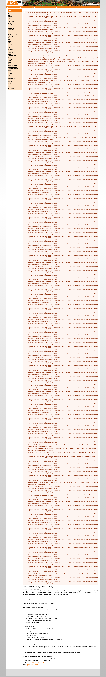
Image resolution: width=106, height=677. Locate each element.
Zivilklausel (11, 88)
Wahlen (10, 81)
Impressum (47, 670)
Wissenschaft (11, 83)
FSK (9, 31)
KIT (9, 37)
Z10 (9, 86)
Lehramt (10, 44)
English (12, 671)
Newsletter (15, 670)
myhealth (10, 49)
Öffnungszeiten (12, 52)
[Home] (53, 3)
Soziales (10, 60)
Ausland (10, 16)
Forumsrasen (11, 29)
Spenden (22, 670)
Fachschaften (11, 24)
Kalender (9, 670)
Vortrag (10, 80)
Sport (9, 62)
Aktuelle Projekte (18, 7)
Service (10, 57)
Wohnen (10, 85)
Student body (29, 7)
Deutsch (12, 674)
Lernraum (10, 46)
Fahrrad (10, 26)
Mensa (9, 47)
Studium (10, 70)
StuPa (9, 72)
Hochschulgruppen (12, 34)
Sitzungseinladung (12, 59)
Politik (9, 54)
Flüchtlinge (11, 28)
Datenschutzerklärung (30, 670)
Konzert (10, 39)
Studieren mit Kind (12, 67)
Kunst (9, 42)
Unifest (10, 76)
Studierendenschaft (13, 68)
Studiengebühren (12, 65)
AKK (9, 13)
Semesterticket (12, 55)
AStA (10, 7)
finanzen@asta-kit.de (28, 658)
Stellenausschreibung (13, 63)
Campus (10, 18)
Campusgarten (11, 20)
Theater (10, 75)
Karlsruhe (10, 36)
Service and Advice (50, 7)
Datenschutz (11, 21)
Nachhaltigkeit (11, 50)
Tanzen (10, 73)
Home (24, 9)
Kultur (9, 41)
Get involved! (39, 7)
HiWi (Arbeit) (11, 33)
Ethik (9, 23)
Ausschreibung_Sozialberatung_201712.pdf (39, 662)
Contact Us (40, 670)
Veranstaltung (11, 78)
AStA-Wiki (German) (62, 7)
